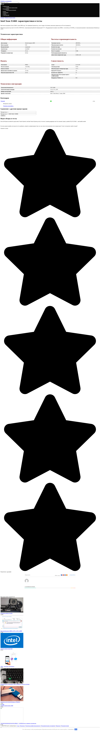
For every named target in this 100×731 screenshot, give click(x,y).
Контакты (22, 725)
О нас (18, 725)
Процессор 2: (4, 114)
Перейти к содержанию (6, 1)
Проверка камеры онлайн (6, 613)
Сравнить (3, 115)
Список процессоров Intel (6, 648)
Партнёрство (6, 15)
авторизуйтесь (72, 574)
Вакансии (58, 725)
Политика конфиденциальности (33, 725)
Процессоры (6, 6)
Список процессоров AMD (7, 705)
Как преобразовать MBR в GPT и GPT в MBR (11, 631)
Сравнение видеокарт (11, 10)
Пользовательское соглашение (48, 725)
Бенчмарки (5, 12)
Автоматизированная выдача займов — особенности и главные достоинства (18, 723)
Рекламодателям (65, 725)
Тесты (4, 13)
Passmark (3, 101)
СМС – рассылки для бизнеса (7, 666)
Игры (4, 11)
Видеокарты (6, 8)
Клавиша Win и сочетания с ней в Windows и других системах (15, 684)
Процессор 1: (4, 112)
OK (76, 729)
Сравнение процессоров (11, 7)
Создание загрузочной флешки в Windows (10, 702)
